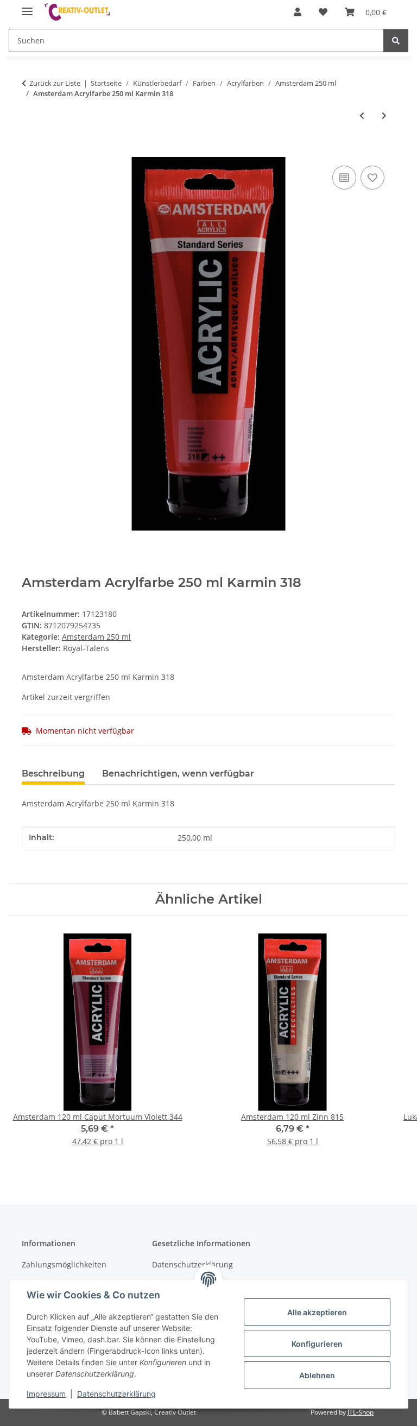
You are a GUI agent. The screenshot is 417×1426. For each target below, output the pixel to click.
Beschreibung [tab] (53, 773)
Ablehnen (317, 1375)
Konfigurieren (317, 1343)
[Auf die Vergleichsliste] (344, 178)
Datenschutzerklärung (116, 1393)
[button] (297, 12)
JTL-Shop (361, 1412)
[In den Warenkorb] (30, 151)
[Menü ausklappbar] (27, 7)
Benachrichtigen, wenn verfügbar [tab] (178, 773)
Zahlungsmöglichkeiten (64, 1264)
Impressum (46, 1393)
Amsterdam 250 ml (96, 637)
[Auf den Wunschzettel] (372, 178)
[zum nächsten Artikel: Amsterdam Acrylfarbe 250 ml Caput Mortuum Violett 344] (384, 115)
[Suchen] (395, 40)
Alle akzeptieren (317, 1312)
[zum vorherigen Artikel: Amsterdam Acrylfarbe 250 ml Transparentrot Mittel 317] (362, 115)
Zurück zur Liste (54, 83)
